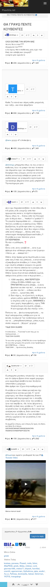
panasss (15, 563)
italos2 (31, 573)
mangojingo (16, 576)
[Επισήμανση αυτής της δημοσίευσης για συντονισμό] (22, 35)
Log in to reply (38, 536)
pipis (36, 571)
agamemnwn (16, 571)
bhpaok (28, 568)
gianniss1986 (9, 568)
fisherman (39, 573)
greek (6, 555)
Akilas (21, 566)
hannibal (35, 568)
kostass (7, 563)
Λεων (6, 573)
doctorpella (22, 573)
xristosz (28, 566)
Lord (35, 566)
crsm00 (7, 571)
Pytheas (13, 573)
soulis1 (42, 571)
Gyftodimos (28, 571)
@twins (8, 140)
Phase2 (23, 563)
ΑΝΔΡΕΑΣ (8, 566)
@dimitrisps (9, 165)
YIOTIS (7, 576)
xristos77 (20, 568)
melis (29, 563)
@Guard (8, 455)
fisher (35, 563)
